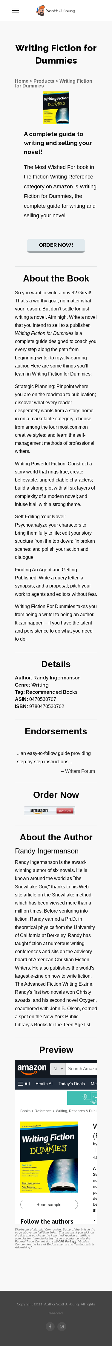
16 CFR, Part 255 (65, 1241)
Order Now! (56, 245)
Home (21, 81)
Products (43, 81)
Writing (40, 685)
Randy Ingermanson (57, 678)
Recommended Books (51, 692)
